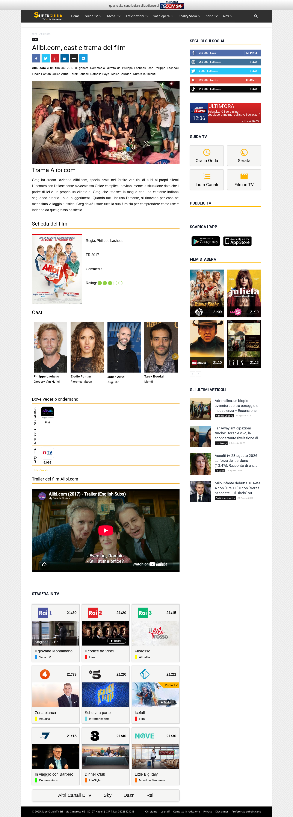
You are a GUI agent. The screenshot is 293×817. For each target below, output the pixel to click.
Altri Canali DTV (75, 795)
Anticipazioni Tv (225, 498)
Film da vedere (224, 415)
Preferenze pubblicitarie (246, 811)
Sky (108, 795)
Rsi (149, 795)
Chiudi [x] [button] (196, 209)
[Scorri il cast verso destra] (175, 356)
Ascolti (220, 470)
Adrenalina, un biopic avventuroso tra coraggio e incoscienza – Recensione (236, 406)
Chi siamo (151, 811)
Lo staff (165, 811)
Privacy (207, 811)
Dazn (129, 795)
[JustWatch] (40, 470)
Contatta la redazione (186, 811)
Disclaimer (221, 811)
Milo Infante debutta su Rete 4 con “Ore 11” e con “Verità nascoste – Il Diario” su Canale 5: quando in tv (237, 488)
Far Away (221, 443)
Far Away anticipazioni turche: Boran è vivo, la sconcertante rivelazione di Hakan (236, 433)
